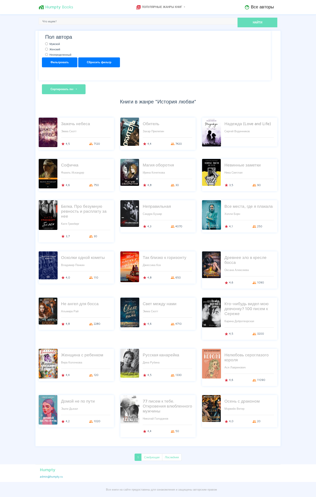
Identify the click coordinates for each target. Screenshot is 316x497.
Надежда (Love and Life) (247, 123)
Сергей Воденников (237, 131)
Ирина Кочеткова (154, 172)
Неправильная (157, 206)
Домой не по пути (78, 401)
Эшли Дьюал (69, 408)
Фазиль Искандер (72, 172)
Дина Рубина (151, 362)
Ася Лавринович (235, 367)
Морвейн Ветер (234, 408)
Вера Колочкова (71, 362)
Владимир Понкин (72, 265)
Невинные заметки (242, 164)
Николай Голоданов (155, 418)
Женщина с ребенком (82, 354)
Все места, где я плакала (248, 206)
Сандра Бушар (152, 213)
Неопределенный (60, 54)
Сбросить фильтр (99, 62)
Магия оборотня (158, 164)
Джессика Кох (152, 265)
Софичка (69, 164)
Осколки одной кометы (83, 257)
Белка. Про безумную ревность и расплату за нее (84, 211)
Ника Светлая (233, 172)
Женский (54, 49)
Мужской (54, 44)
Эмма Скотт (69, 131)
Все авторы (259, 7)
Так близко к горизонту (164, 257)
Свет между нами (159, 303)
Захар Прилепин (153, 131)
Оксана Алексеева (236, 270)
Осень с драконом (242, 401)
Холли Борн (232, 213)
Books (56, 7)
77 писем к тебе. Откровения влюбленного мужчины (167, 406)
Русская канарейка (161, 354)
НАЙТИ (257, 22)
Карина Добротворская (239, 321)
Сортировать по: (63, 89)
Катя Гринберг (70, 223)
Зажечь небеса (75, 123)
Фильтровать (60, 62)
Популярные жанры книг (159, 7)
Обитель (151, 123)
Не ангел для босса (80, 303)
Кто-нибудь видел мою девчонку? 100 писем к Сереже (246, 308)
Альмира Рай (69, 311)
